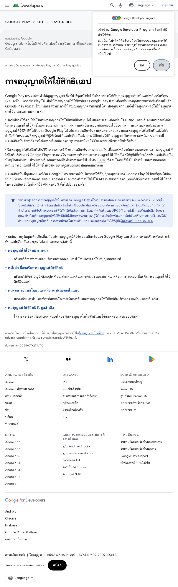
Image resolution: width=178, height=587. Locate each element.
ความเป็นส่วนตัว (73, 410)
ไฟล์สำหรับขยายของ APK (137, 221)
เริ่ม (161, 65)
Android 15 (12, 456)
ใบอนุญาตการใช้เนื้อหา (91, 333)
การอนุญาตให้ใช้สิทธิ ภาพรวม (27, 250)
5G (65, 417)
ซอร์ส (8, 403)
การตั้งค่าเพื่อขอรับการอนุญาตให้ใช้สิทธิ (34, 268)
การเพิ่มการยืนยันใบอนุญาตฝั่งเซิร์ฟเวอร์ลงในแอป (42, 290)
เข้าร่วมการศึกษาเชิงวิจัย (135, 463)
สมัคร (57, 565)
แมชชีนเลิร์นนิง (72, 389)
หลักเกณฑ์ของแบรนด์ (61, 555)
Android (10, 382)
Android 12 (12, 477)
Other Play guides (55, 22)
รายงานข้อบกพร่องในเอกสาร (138, 449)
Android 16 (12, 449)
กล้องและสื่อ (70, 403)
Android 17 (12, 442)
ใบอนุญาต (36, 555)
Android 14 (12, 463)
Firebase (11, 525)
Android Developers (17, 65)
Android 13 (12, 470)
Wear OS (126, 389)
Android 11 (12, 484)
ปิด (142, 65)
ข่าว (7, 410)
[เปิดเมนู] (7, 5)
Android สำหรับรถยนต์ (135, 403)
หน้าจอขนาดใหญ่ (131, 382)
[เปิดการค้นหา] (112, 5)
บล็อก (9, 417)
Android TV (128, 410)
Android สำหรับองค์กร (19, 389)
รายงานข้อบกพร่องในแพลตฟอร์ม (141, 442)
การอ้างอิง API (71, 460)
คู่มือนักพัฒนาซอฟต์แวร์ (78, 453)
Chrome (10, 518)
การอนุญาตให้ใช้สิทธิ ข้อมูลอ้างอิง (29, 308)
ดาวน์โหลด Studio (74, 467)
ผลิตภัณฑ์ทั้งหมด (16, 539)
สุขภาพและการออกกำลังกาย (80, 396)
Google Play (17, 22)
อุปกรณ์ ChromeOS (133, 396)
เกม (65, 382)
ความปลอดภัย (14, 396)
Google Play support (134, 456)
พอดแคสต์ (11, 424)
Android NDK (72, 474)
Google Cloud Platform (21, 532)
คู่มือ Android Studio (76, 446)
